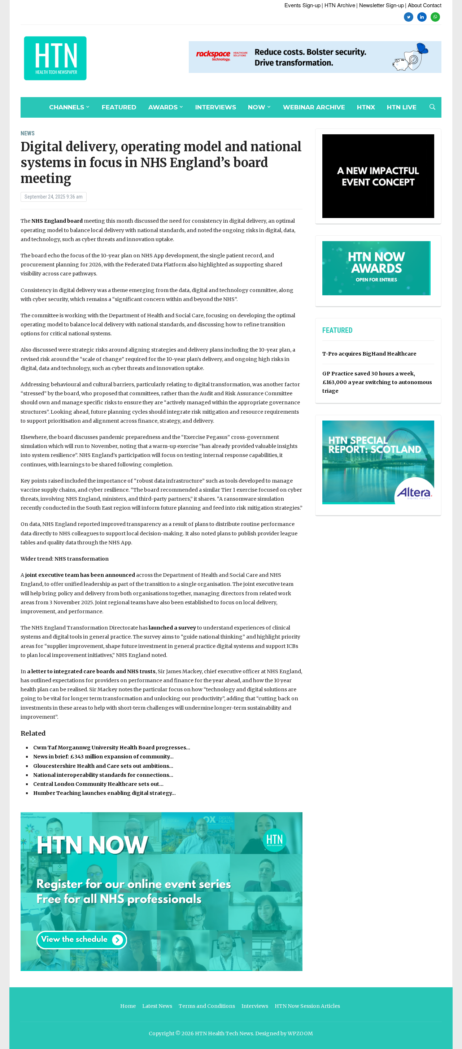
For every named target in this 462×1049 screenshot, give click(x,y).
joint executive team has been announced (79, 575)
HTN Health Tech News (224, 1033)
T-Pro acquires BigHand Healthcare (369, 354)
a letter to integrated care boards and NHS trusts (91, 671)
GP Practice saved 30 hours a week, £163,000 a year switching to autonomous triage (377, 382)
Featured (119, 107)
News (28, 133)
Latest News (157, 1006)
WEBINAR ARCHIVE (314, 107)
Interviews (215, 107)
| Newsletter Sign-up (380, 5)
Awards (163, 107)
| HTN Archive (338, 5)
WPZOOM (300, 1033)
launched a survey (172, 627)
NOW (256, 107)
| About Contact (423, 5)
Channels (66, 107)
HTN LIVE (402, 107)
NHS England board (57, 221)
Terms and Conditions (207, 1006)
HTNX (366, 107)
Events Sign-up (302, 5)
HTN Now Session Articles (307, 1006)
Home (128, 1006)
